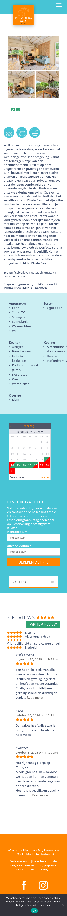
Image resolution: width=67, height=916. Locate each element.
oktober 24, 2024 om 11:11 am (37, 715)
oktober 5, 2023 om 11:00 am (37, 752)
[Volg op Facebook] (24, 885)
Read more (35, 697)
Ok (34, 910)
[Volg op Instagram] (43, 885)
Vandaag (28, 426)
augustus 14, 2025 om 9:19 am (38, 659)
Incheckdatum (18, 532)
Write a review (43, 624)
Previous (13, 55)
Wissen (45, 477)
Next (54, 55)
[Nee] (62, 905)
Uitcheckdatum (19, 546)
